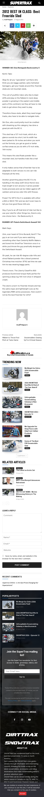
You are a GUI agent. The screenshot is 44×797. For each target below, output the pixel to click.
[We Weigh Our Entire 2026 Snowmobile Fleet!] (12, 373)
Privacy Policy (12, 701)
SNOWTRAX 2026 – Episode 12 (27, 635)
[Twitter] (17, 25)
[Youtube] (29, 720)
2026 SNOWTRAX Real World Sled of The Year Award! (32, 385)
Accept (22, 793)
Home (4, 7)
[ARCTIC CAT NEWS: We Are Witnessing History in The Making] (8, 492)
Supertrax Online (8, 583)
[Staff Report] (22, 314)
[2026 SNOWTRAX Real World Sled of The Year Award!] (12, 388)
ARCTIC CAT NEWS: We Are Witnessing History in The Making (26, 494)
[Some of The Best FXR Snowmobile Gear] (12, 446)
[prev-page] (3, 503)
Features (11, 7)
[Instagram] (22, 720)
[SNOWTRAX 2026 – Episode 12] (12, 417)
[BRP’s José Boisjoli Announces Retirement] (8, 480)
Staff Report (8, 19)
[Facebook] (12, 25)
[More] (33, 25)
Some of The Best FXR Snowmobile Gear (31, 443)
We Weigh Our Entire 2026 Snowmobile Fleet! (32, 370)
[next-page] (7, 503)
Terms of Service (26, 701)
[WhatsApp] (28, 25)
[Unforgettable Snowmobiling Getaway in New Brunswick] (12, 402)
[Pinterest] (23, 25)
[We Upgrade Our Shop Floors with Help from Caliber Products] (12, 431)
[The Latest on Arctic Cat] (8, 470)
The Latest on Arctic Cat (25, 470)
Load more (21, 456)
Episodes (28, 417)
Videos (27, 375)
